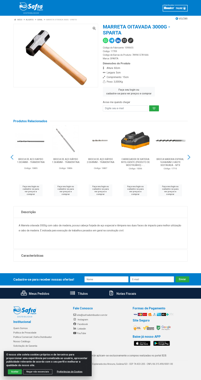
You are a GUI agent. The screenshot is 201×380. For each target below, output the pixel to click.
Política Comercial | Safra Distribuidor (32, 337)
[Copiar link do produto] (130, 40)
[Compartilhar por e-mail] (124, 40)
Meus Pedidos (38, 294)
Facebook (82, 324)
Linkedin (81, 328)
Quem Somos (20, 328)
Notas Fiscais (126, 294)
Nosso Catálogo (21, 341)
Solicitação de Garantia (25, 345)
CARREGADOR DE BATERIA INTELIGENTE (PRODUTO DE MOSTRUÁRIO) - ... (135, 162)
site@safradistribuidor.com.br (92, 315)
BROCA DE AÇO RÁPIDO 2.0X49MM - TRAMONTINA (100, 161)
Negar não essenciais (37, 371)
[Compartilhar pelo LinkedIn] (118, 40)
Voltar (182, 18)
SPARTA (114, 58)
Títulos (82, 294)
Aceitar (15, 371)
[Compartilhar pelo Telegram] (111, 40)
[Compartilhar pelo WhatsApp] (105, 40)
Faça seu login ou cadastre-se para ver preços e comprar (129, 91)
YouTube (81, 333)
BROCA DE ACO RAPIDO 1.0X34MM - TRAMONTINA (31, 161)
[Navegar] (12, 157)
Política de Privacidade (24, 332)
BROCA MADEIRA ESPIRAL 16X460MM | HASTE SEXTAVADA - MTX (170, 162)
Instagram (82, 319)
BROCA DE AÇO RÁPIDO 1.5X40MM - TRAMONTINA (65, 161)
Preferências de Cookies (69, 371)
